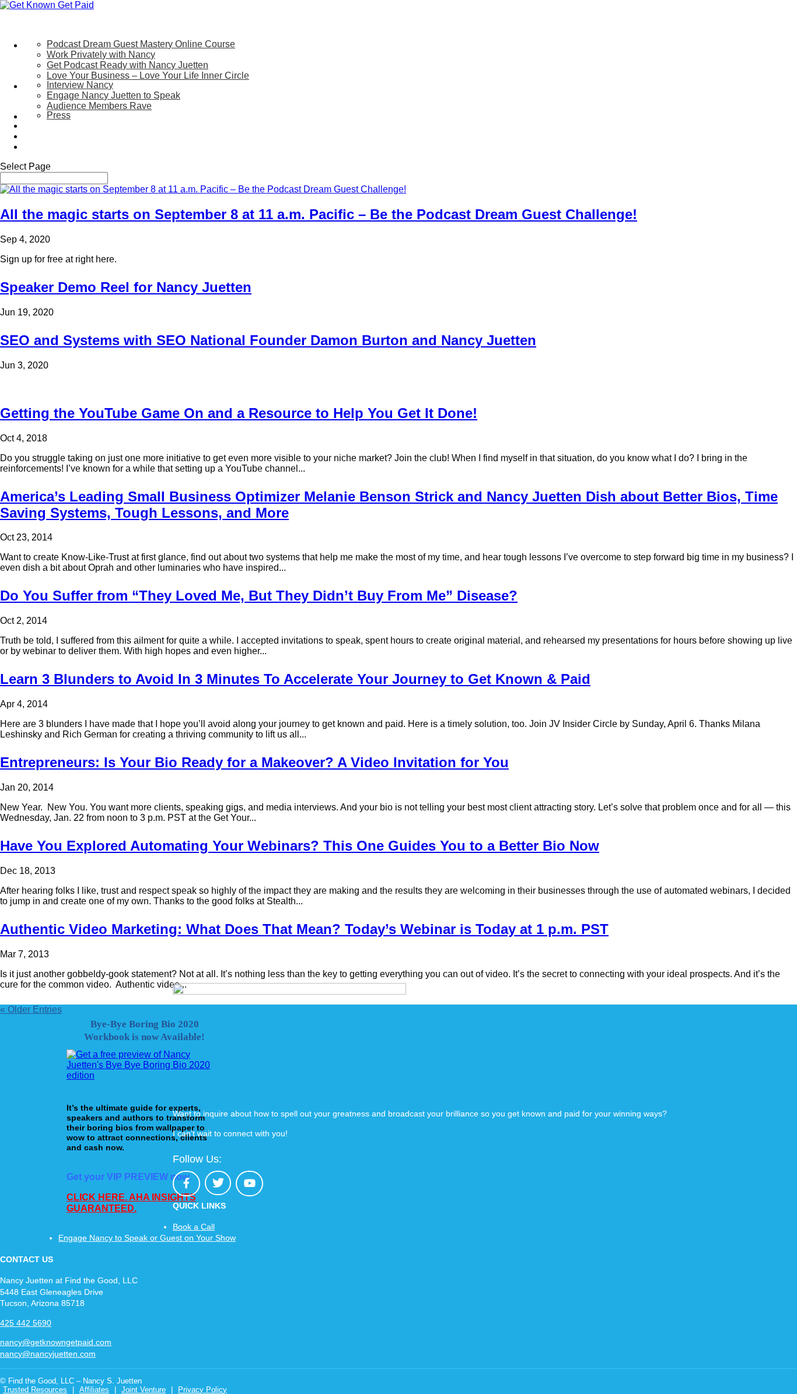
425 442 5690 (25, 1323)
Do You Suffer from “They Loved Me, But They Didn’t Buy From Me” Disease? (259, 595)
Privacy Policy (202, 1389)
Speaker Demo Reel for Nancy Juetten (125, 287)
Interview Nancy (80, 85)
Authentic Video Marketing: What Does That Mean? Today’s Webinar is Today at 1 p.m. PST (304, 929)
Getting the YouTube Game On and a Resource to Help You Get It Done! (238, 413)
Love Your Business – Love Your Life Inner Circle (148, 75)
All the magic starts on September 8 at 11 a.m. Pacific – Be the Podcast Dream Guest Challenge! (318, 214)
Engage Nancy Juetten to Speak (113, 95)
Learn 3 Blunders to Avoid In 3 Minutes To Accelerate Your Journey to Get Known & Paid (295, 679)
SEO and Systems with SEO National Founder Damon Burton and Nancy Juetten (268, 340)
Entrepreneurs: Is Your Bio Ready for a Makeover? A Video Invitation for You (254, 762)
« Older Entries (31, 1009)
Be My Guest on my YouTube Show (96, 126)
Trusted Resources (35, 1389)
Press (59, 115)
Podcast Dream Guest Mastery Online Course (141, 44)
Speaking (43, 86)
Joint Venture (143, 1389)
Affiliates (94, 1389)
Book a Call (194, 1226)
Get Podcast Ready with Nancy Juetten (127, 65)
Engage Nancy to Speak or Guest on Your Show (147, 1237)
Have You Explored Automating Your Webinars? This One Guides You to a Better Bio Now (299, 846)
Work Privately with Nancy (101, 54)
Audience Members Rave (99, 106)
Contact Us (46, 147)
